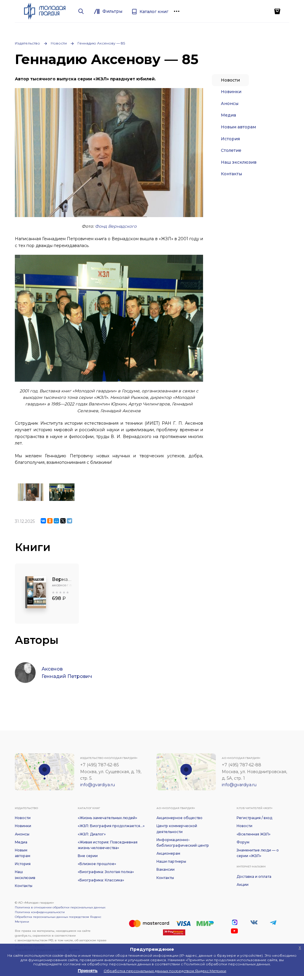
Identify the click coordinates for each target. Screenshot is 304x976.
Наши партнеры (171, 861)
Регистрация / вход (254, 818)
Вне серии (88, 856)
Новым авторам (238, 127)
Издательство (27, 43)
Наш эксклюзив (238, 162)
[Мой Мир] (56, 520)
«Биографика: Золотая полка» (106, 872)
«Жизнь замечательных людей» (107, 818)
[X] (63, 520)
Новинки (231, 91)
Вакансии (165, 869)
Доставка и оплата (254, 876)
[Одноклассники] (50, 520)
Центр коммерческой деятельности (176, 829)
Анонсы (229, 103)
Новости (59, 43)
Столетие (231, 150)
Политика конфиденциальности (40, 912)
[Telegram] (69, 520)
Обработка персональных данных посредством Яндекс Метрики (58, 919)
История (230, 138)
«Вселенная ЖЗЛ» (253, 834)
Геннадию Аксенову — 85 (101, 43)
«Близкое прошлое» (97, 864)
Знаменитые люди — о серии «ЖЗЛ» (258, 853)
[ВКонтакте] (43, 520)
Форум (243, 842)
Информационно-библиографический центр (182, 843)
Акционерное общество (179, 818)
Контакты (231, 173)
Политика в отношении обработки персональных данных (60, 907)
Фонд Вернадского (116, 226)
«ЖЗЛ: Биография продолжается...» (111, 826)
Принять (88, 970)
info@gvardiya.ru (97, 784)
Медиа (228, 115)
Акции (242, 884)
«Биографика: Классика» (101, 880)
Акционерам (168, 853)
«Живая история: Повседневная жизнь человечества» (107, 845)
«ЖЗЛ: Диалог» (92, 834)
